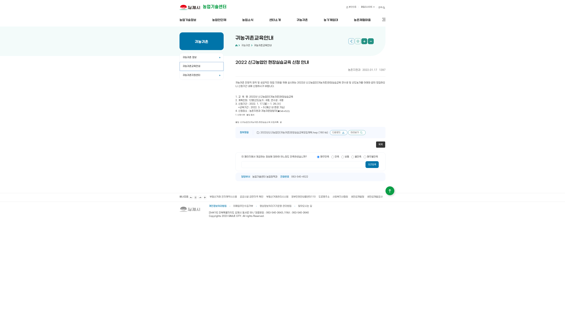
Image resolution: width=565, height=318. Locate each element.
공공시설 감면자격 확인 (221, 197)
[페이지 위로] (389, 190)
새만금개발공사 (344, 197)
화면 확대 (364, 41)
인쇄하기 (358, 41)
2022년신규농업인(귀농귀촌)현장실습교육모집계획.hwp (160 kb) (294, 132)
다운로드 (336, 132)
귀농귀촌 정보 (190, 57)
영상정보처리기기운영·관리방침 (275, 206)
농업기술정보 (188, 20)
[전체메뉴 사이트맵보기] (383, 19)
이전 (191, 197)
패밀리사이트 (367, 7)
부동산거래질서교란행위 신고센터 (372, 197)
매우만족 (324, 156)
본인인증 (352, 7)
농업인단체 (219, 20)
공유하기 (351, 41)
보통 (347, 156)
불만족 (358, 156)
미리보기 (355, 132)
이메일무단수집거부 (243, 206)
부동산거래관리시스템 (247, 197)
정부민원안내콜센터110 (273, 197)
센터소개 (275, 20)
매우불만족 (372, 156)
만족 (337, 156)
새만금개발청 (327, 197)
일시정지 (195, 197)
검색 (380, 7)
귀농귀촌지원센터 (191, 75)
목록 (380, 144)
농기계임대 (331, 20)
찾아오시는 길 (305, 206)
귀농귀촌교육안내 (191, 66)
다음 (200, 197)
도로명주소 (293, 197)
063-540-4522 (299, 176)
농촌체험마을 (362, 20)
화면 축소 (371, 41)
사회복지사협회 (310, 197)
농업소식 (247, 20)
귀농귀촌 (302, 20)
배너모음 (205, 197)
